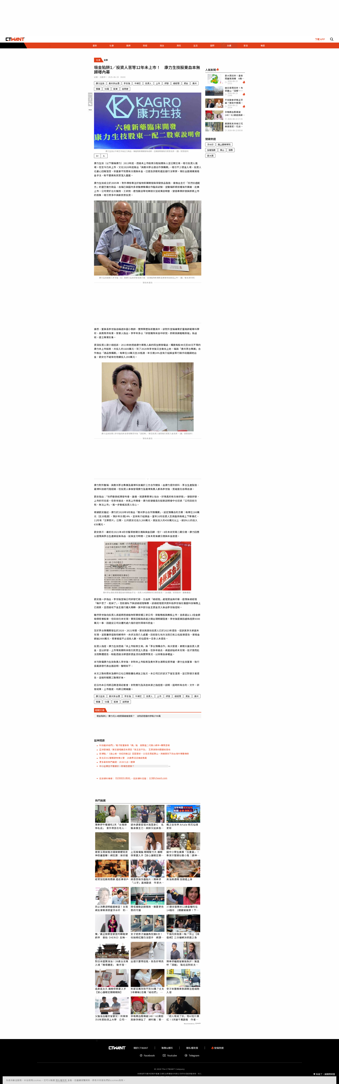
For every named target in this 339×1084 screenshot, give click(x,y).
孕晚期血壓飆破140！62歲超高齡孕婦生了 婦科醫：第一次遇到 (147, 1017)
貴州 (194, 83)
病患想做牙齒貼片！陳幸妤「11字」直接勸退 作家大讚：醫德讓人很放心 (146, 880)
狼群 (231, 150)
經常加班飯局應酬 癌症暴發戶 (112, 879)
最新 (95, 45)
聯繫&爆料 (167, 1047)
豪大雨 (210, 155)
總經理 (176, 83)
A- (104, 155)
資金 (186, 83)
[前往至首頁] (15, 39)
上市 (158, 83)
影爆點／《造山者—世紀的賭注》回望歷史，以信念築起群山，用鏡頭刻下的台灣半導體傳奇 (144, 753)
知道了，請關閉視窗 (325, 1074)
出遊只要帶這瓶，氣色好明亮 (147, 961)
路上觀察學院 (224, 144)
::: (50, 45)
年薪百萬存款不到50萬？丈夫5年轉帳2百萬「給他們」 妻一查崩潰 (147, 990)
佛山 (222, 150)
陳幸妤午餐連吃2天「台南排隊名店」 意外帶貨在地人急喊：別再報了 (111, 826)
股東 (115, 88)
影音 (246, 45)
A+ (97, 155)
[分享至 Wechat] (90, 104)
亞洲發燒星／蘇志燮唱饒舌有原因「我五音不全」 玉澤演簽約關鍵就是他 (134, 749)
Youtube (172, 1055)
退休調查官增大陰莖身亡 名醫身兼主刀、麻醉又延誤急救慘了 (147, 826)
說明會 (125, 88)
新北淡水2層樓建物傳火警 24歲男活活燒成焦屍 (123, 757)
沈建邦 (102, 77)
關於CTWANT (141, 1047)
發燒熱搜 (219, 1047)
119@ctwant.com (158, 778)
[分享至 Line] (90, 95)
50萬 (106, 88)
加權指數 (211, 150)
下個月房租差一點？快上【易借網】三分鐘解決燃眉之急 (182, 935)
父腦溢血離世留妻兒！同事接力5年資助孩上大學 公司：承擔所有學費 (111, 1017)
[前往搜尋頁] (331, 39)
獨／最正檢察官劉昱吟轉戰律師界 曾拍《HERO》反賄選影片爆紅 (111, 935)
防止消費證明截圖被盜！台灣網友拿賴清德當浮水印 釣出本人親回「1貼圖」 (111, 908)
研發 (166, 83)
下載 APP (320, 39)
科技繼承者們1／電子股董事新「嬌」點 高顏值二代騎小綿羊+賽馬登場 (134, 745)
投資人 (148, 83)
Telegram (194, 1055)
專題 (262, 45)
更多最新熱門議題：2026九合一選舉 (117, 762)
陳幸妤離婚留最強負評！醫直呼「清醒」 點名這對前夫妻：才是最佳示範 (182, 962)
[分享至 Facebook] (90, 99)
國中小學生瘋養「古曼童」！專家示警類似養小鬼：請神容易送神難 (182, 853)
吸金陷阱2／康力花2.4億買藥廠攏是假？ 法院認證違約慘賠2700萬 (129, 715)
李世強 (127, 83)
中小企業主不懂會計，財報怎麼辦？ (116, 766)
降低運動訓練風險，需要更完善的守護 (147, 908)
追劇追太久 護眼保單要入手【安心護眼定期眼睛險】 (110, 990)
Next (90, 110)
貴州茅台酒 (114, 83)
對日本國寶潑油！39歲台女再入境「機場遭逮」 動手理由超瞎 (111, 962)
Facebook (149, 1055)
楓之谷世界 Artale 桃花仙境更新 (182, 826)
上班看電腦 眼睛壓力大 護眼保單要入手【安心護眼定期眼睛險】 (147, 853)
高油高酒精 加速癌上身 (179, 879)
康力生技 (100, 83)
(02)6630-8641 (123, 778)
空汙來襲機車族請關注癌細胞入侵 (182, 990)
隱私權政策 (62, 1080)
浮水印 (210, 144)
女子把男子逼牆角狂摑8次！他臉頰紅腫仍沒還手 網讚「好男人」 (146, 935)
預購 (98, 88)
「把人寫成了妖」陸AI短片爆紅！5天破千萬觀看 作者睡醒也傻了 (182, 1017)
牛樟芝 (137, 83)
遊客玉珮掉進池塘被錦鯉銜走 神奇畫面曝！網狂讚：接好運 (112, 853)
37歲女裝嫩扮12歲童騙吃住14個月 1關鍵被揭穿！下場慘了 (182, 908)
